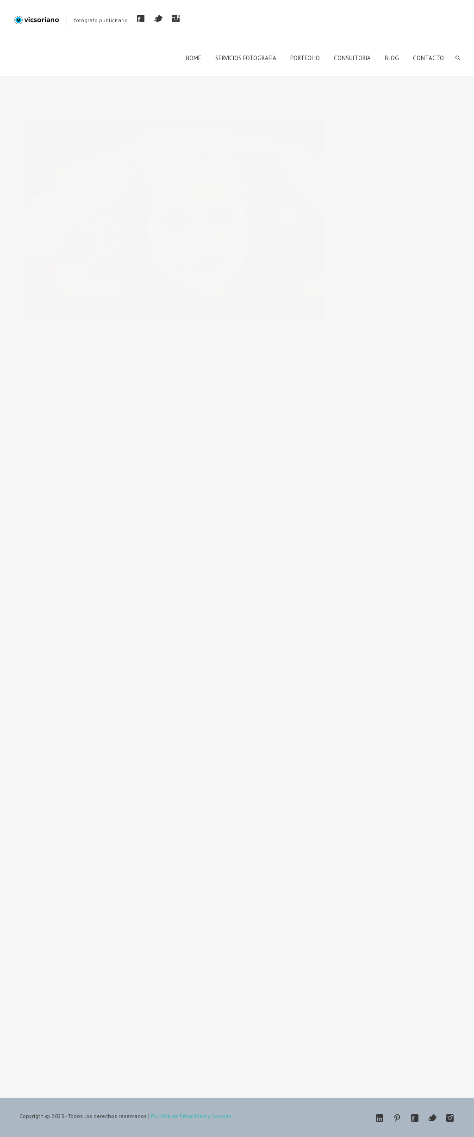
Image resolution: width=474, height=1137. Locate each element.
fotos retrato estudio (380, 882)
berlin (403, 598)
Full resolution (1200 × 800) (203, 328)
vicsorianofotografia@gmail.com (393, 209)
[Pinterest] (397, 1118)
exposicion (367, 665)
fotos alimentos (374, 865)
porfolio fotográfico (379, 982)
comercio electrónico (381, 632)
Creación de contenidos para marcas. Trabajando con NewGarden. (394, 485)
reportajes (366, 999)
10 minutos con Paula (134, 328)
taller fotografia (419, 1049)
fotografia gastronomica (385, 715)
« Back (33, 338)
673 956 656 (366, 199)
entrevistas (432, 648)
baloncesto (368, 598)
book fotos (367, 615)
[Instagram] (176, 18)
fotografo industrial (378, 798)
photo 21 (365, 965)
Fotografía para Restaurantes (395, 509)
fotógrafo (432, 882)
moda (405, 899)
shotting (415, 1032)
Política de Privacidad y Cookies (191, 1115)
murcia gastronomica (380, 949)
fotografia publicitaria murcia (390, 748)
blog (430, 598)
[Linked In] (379, 1118)
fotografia (405, 682)
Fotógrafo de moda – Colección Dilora (399, 527)
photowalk (404, 965)
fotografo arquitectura (382, 782)
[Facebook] (140, 18)
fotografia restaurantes (383, 765)
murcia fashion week (380, 932)
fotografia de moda (378, 698)
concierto (434, 632)
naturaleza (435, 949)
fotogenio (366, 682)
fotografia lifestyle (377, 732)
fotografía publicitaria (381, 849)
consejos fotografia (378, 648)
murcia (421, 915)
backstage (399, 582)
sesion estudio (372, 1032)
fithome (405, 665)
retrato (402, 999)
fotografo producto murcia (387, 815)
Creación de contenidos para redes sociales (403, 457)
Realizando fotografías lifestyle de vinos (403, 434)
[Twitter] (158, 18)
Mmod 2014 (369, 899)
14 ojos (363, 582)
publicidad (431, 982)
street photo (369, 1049)
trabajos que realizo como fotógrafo (399, 155)
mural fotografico (376, 915)
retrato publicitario (377, 1015)
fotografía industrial (379, 832)
